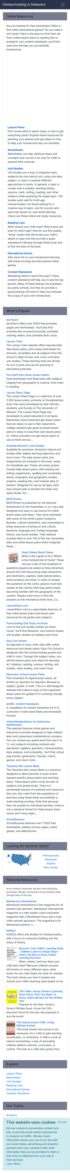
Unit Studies (15, 168)
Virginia (50, 863)
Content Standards (20, 271)
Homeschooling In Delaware (24, 4)
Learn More (13, 1163)
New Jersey (50, 867)
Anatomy (11, 1115)
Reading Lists (16, 222)
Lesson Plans (16, 127)
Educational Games (20, 253)
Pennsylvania (51, 855)
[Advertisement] (35, 88)
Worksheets (15, 149)
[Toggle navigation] (62, 4)
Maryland (51, 859)
